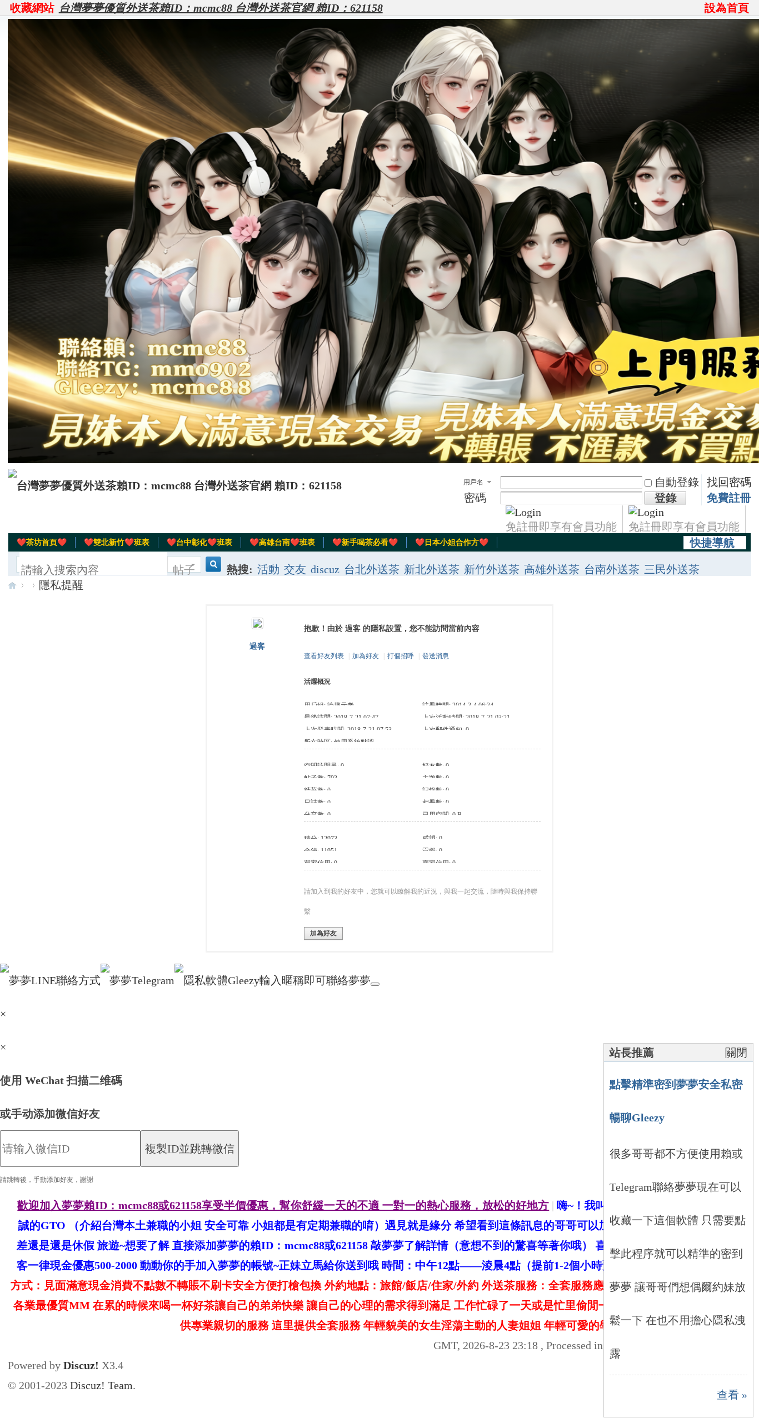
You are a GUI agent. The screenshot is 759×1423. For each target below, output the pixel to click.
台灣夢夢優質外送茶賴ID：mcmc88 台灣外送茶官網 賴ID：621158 (221, 8)
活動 (268, 569)
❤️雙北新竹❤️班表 (116, 542)
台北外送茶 (372, 569)
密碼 (475, 498)
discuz (325, 569)
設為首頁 (727, 8)
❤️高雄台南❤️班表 (282, 542)
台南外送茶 (612, 569)
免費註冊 (729, 498)
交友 (295, 569)
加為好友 (365, 656)
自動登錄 (677, 482)
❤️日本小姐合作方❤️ (451, 542)
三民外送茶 (672, 569)
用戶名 (473, 482)
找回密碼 (729, 482)
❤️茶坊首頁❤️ (42, 542)
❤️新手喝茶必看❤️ (365, 542)
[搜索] (211, 570)
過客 (257, 646)
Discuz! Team (101, 1385)
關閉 (736, 1052)
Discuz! (81, 1365)
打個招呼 (400, 656)
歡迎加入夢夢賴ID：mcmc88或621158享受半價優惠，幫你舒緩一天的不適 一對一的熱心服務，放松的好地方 (283, 1205)
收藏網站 (32, 8)
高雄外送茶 (552, 569)
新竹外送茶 (492, 569)
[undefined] (375, 984)
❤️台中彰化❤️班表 (199, 542)
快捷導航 (712, 543)
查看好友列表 (324, 656)
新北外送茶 (432, 569)
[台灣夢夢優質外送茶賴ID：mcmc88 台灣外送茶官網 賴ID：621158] (175, 485)
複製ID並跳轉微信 (189, 1149)
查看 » (732, 1395)
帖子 (184, 570)
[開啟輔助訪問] (699, 8)
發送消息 (435, 656)
